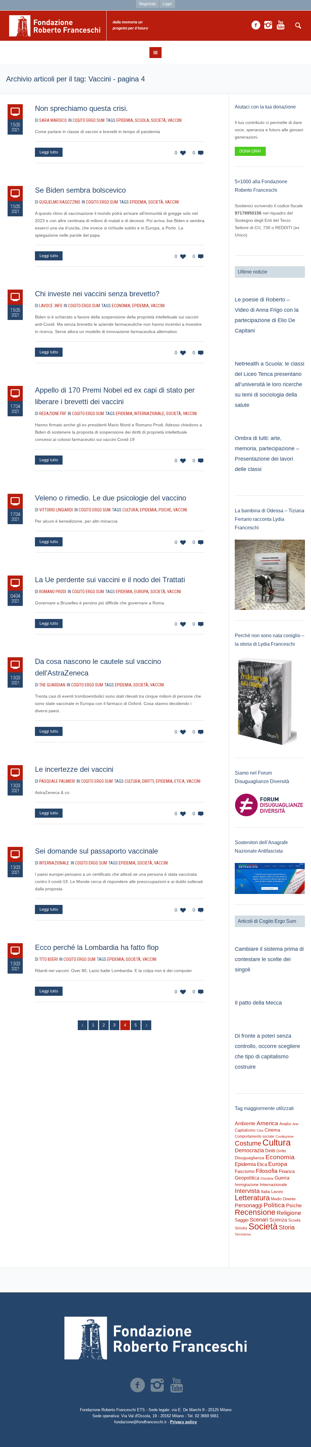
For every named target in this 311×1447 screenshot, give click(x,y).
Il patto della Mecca (258, 1003)
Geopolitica (247, 1178)
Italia (265, 1191)
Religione (289, 1213)
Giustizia (267, 1178)
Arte (295, 1124)
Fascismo (245, 1171)
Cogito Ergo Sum (88, 120)
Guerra (282, 1178)
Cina (260, 1130)
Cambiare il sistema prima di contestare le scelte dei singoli (269, 959)
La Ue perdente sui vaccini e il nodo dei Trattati (110, 580)
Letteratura (252, 1198)
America (267, 1123)
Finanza (287, 1171)
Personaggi (248, 1205)
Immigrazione (246, 1184)
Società (158, 120)
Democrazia (249, 1150)
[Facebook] (255, 25)
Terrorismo (243, 1234)
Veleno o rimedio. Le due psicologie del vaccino (110, 498)
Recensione (255, 1212)
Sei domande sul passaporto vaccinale (96, 851)
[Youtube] (280, 25)
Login (167, 4)
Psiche (165, 509)
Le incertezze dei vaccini (74, 769)
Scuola (142, 120)
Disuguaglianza (249, 1157)
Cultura (130, 509)
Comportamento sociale (254, 1136)
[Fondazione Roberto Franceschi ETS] (155, 1338)
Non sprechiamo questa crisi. (81, 108)
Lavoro (277, 1191)
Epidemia (124, 120)
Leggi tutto (48, 152)
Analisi (285, 1124)
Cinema (272, 1130)
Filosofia (267, 1170)
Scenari (259, 1220)
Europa (141, 591)
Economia (121, 305)
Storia (287, 1227)
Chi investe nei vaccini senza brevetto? (97, 294)
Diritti (148, 781)
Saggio (241, 1219)
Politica (274, 1204)
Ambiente (245, 1123)
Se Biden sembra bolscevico (80, 190)
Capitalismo (245, 1130)
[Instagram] (268, 25)
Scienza (278, 1219)
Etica (179, 781)
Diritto (281, 1151)
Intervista (247, 1191)
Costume (248, 1143)
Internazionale (149, 413)
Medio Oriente (283, 1199)
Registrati (147, 4)
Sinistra (241, 1228)
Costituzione (284, 1136)
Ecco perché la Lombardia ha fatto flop (97, 947)
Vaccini (175, 120)
